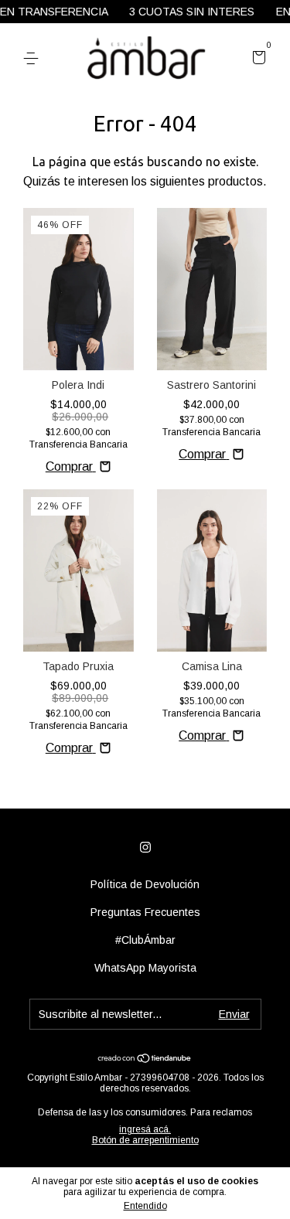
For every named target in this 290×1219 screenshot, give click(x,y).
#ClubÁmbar (145, 940)
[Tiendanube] (145, 1058)
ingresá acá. (145, 1129)
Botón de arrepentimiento (145, 1140)
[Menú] (33, 59)
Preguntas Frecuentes (145, 912)
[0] (256, 59)
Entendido (145, 1205)
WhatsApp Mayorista (145, 968)
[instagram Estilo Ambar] (145, 847)
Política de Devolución (145, 884)
